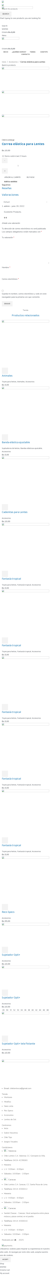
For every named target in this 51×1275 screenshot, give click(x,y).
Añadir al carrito (12, 177)
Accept (5, 1259)
